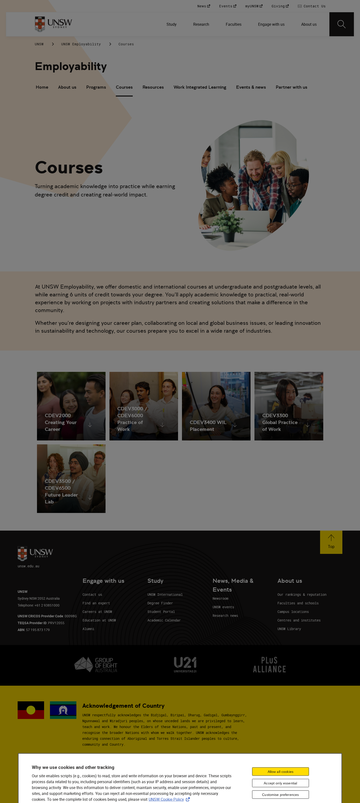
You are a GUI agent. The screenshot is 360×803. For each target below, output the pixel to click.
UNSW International (165, 594)
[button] (331, 542)
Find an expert (96, 603)
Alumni (88, 628)
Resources (153, 87)
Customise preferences (280, 795)
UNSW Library (289, 628)
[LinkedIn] (278, 44)
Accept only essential (280, 783)
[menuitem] (172, 24)
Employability (71, 66)
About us (67, 87)
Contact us (92, 594)
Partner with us (291, 87)
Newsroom (220, 598)
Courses (124, 87)
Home (42, 87)
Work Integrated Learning (200, 87)
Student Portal (161, 611)
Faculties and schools (298, 603)
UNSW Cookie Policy (170, 799)
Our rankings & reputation (301, 594)
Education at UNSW (99, 620)
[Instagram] (291, 44)
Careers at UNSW (97, 611)
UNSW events (223, 607)
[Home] (53, 24)
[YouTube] (317, 44)
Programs (96, 87)
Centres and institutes (299, 620)
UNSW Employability (81, 44)
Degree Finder (160, 603)
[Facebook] (304, 44)
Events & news (251, 87)
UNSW (39, 44)
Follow (264, 44)
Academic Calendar (164, 620)
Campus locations (293, 611)
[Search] (341, 24)
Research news (225, 615)
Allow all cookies (280, 772)
